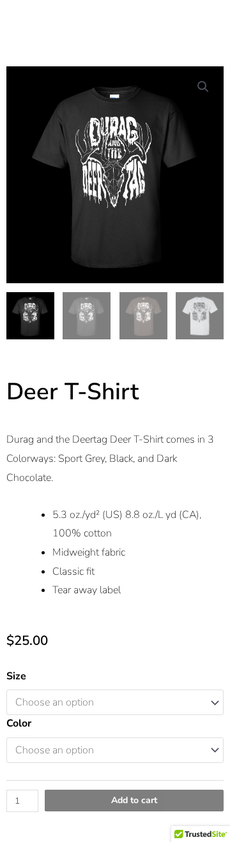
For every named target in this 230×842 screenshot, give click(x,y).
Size (16, 676)
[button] (203, 86)
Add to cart (134, 800)
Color (18, 723)
